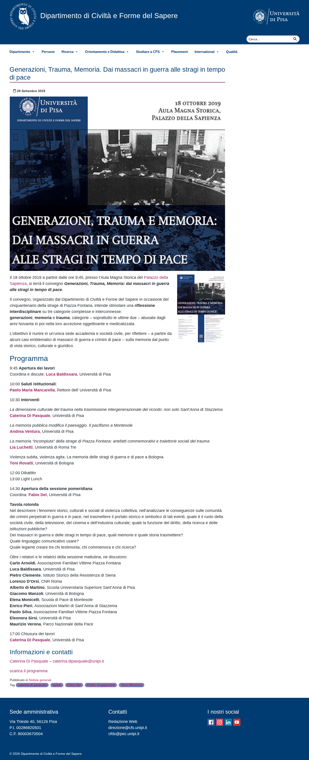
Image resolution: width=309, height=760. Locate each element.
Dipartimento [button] (20, 52)
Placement (179, 52)
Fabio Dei (74, 685)
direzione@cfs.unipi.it (127, 727)
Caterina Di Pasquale (29, 661)
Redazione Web (122, 721)
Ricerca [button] (68, 52)
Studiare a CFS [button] (148, 52)
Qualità (231, 52)
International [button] (204, 52)
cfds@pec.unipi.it (123, 734)
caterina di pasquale (32, 685)
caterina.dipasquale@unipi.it (78, 661)
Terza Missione (131, 685)
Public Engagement (101, 685)
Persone (48, 52)
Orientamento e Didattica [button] (104, 52)
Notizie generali (40, 680)
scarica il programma (29, 671)
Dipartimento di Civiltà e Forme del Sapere (109, 16)
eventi (57, 685)
